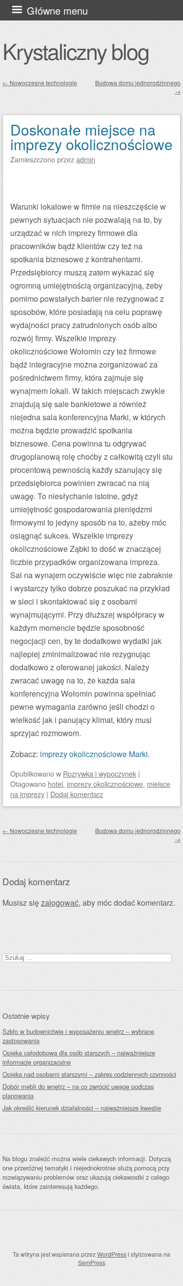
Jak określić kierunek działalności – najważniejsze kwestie (81, 1107)
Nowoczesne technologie (39, 82)
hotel (55, 784)
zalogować (60, 902)
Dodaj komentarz (76, 794)
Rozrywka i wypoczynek (99, 773)
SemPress (91, 1262)
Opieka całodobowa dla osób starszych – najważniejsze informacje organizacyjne (78, 1057)
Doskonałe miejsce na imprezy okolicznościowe (91, 137)
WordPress (111, 1254)
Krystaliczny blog (75, 50)
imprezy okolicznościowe (105, 784)
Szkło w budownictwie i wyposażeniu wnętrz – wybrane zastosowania (78, 1036)
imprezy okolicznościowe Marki (94, 754)
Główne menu (57, 10)
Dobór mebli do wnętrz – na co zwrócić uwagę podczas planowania (78, 1091)
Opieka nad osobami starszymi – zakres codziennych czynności (89, 1074)
